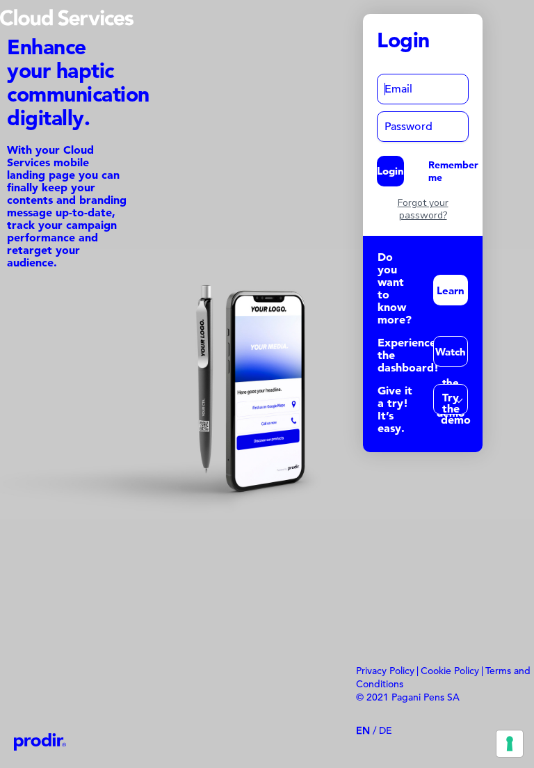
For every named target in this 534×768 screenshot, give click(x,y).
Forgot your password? (423, 209)
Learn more (450, 294)
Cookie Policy (450, 670)
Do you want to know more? (395, 288)
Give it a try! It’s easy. (395, 409)
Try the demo (454, 402)
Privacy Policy (385, 670)
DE (385, 730)
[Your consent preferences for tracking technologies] (509, 743)
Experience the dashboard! (408, 355)
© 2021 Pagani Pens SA (408, 697)
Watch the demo (450, 356)
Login (390, 170)
